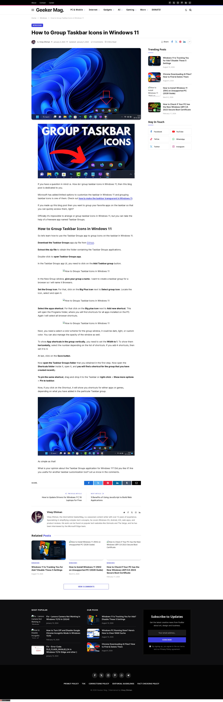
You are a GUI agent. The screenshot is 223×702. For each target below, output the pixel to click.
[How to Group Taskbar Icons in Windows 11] (86, 84)
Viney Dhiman (44, 42)
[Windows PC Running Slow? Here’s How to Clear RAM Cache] (93, 633)
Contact (43, 3)
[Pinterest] (22, 152)
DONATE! (156, 9)
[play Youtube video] (88, 151)
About (33, 3)
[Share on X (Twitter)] (176, 42)
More (143, 9)
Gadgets (107, 9)
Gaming (130, 9)
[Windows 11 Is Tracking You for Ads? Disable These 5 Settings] (48, 550)
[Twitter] (22, 138)
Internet (93, 9)
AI (119, 9)
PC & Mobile (76, 9)
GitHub (90, 242)
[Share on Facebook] (172, 42)
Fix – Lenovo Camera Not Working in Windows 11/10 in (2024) (63, 617)
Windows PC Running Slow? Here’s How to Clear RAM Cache (118, 631)
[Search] (190, 10)
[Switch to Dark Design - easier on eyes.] (186, 10)
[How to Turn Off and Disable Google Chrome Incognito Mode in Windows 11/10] (37, 633)
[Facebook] (22, 132)
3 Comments (98, 42)
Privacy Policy (165, 649)
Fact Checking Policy (148, 683)
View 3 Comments (86, 586)
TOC (84, 683)
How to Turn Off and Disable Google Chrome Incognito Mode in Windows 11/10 (63, 633)
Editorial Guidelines (123, 683)
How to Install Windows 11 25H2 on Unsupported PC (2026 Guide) (86, 568)
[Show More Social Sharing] (189, 42)
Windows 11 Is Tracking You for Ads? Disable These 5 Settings (47, 568)
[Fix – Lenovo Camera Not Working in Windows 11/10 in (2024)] (37, 620)
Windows (37, 25)
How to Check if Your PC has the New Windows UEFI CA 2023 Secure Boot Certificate (123, 570)
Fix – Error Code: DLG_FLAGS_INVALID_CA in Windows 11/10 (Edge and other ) (61, 649)
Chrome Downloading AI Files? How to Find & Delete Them (177, 75)
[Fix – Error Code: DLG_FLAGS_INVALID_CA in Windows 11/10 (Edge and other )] (37, 650)
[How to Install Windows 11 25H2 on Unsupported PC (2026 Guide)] (86, 550)
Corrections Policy (99, 683)
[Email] (22, 158)
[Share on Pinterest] (180, 42)
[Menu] (32, 10)
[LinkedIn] (22, 145)
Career (51, 3)
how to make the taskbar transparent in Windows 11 (105, 198)
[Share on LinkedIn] (184, 42)
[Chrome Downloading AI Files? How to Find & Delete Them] (154, 77)
